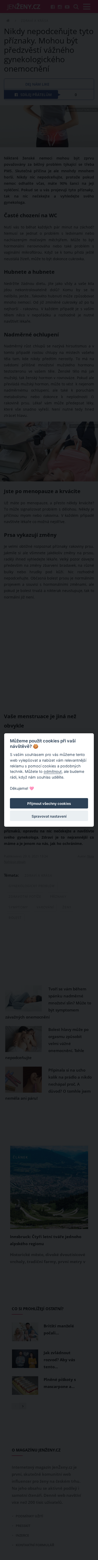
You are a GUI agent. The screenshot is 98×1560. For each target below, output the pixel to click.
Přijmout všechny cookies (49, 803)
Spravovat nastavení (49, 816)
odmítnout (53, 771)
